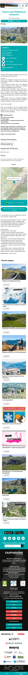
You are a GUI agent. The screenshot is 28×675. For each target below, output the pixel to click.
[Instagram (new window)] (14, 538)
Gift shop (14, 614)
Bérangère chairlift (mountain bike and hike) (14, 571)
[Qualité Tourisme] (22, 583)
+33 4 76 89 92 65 (11, 58)
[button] (14, 182)
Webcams (23, 6)
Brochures (14, 611)
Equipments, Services (11, 21)
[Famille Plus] (13, 583)
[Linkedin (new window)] (23, 538)
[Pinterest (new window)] (18, 538)
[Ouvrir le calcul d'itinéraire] (2, 174)
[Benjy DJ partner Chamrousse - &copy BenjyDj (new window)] (14, 647)
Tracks (16, 21)
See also (19, 21)
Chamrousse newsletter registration (14, 543)
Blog (14, 618)
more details (6, 284)
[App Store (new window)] (8, 532)
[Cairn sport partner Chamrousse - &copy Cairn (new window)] (14, 638)
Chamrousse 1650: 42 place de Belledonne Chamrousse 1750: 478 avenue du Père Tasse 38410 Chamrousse (14, 593)
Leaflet (19, 199)
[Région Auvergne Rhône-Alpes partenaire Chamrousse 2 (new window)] (19, 661)
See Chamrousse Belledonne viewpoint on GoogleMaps (15, 209)
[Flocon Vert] (5, 583)
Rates (14, 21)
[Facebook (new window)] (5, 538)
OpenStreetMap (24, 199)
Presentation (8, 21)
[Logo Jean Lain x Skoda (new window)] (14, 643)
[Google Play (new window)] (19, 532)
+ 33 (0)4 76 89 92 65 (15, 596)
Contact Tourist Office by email (14, 598)
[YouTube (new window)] (9, 538)
